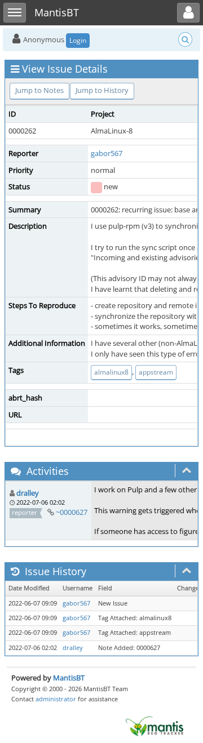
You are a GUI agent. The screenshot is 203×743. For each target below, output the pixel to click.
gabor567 (106, 153)
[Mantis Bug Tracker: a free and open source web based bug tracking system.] (154, 725)
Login (77, 40)
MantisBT (69, 678)
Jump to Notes (39, 90)
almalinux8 (111, 372)
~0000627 (71, 512)
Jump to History (102, 90)
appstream (156, 372)
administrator (56, 699)
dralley (27, 493)
